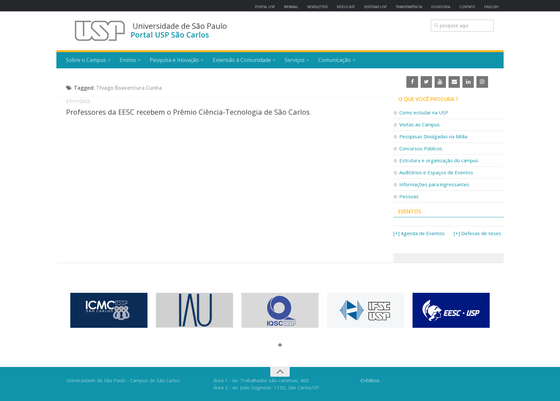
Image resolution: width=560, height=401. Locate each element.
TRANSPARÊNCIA (409, 7)
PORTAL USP (265, 7)
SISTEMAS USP (375, 7)
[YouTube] (440, 82)
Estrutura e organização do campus (438, 160)
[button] (280, 345)
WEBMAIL (291, 7)
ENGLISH (491, 7)
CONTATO (467, 7)
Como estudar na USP (423, 112)
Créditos (369, 380)
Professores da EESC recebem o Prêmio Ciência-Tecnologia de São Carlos (188, 112)
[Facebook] (412, 82)
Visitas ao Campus (419, 124)
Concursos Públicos (420, 148)
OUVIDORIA (440, 7)
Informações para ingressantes (434, 184)
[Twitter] (426, 82)
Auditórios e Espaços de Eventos (436, 172)
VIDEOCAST (346, 7)
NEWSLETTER (317, 7)
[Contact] (454, 82)
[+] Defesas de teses (477, 233)
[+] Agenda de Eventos (419, 233)
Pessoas (409, 196)
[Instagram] (482, 82)
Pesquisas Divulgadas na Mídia (433, 136)
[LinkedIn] (468, 82)
